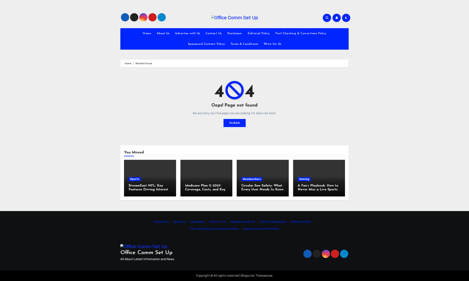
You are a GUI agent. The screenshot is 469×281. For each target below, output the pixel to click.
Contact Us (214, 33)
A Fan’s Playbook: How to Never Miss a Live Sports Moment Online (318, 189)
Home (147, 33)
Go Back (234, 122)
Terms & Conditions (244, 44)
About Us (163, 33)
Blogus (246, 275)
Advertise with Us (187, 33)
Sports (134, 179)
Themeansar (263, 275)
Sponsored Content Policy (206, 44)
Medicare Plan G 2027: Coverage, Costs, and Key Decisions (205, 189)
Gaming (304, 179)
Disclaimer (234, 33)
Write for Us (272, 44)
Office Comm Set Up (146, 253)
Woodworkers (252, 179)
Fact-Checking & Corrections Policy (300, 33)
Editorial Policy (259, 33)
